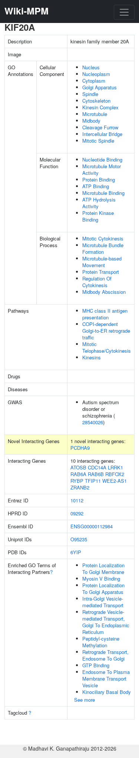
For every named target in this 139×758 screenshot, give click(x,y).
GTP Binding (95, 665)
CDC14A (97, 467)
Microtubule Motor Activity (101, 169)
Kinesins (91, 357)
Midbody (91, 120)
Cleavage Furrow (100, 127)
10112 (76, 500)
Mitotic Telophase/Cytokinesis (106, 347)
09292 (76, 513)
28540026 (92, 422)
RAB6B (96, 474)
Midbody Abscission (104, 291)
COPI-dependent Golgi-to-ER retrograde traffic (106, 330)
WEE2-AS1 (114, 480)
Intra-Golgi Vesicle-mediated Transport (102, 602)
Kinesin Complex (100, 107)
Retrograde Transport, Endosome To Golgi (105, 655)
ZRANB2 (79, 487)
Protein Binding (98, 179)
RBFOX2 (114, 474)
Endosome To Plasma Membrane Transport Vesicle (106, 678)
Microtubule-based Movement (102, 262)
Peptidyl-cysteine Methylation (100, 642)
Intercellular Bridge (102, 133)
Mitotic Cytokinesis (102, 238)
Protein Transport (100, 271)
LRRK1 (115, 467)
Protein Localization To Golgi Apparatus (103, 588)
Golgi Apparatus (99, 87)
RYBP (76, 480)
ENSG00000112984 (91, 526)
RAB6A (78, 474)
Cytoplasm (93, 80)
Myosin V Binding (101, 578)
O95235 (78, 539)
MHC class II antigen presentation (105, 314)
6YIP (75, 552)
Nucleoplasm (96, 73)
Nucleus (91, 67)
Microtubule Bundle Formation (102, 248)
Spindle (90, 93)
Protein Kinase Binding (98, 216)
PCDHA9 (80, 447)
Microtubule (94, 113)
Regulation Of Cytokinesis (97, 282)
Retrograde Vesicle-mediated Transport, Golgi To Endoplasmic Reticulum (105, 621)
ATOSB (78, 467)
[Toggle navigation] (124, 12)
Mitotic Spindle (98, 140)
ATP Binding (95, 186)
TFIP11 (93, 480)
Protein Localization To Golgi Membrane (103, 568)
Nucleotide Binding (102, 159)
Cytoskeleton (96, 100)
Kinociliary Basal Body (106, 691)
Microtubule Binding (103, 192)
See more (84, 699)
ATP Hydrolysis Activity (99, 203)
